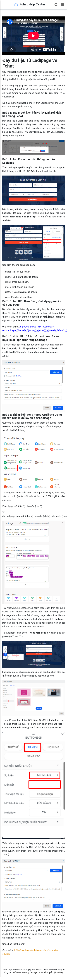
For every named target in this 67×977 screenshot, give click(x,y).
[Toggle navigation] (62, 4)
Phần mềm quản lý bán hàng (51, 972)
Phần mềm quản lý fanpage (25, 972)
